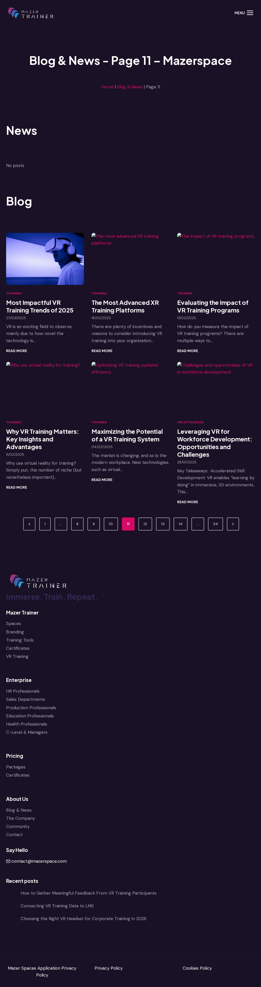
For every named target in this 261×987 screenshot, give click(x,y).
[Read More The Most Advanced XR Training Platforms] (130, 259)
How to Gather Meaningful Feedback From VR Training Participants (88, 893)
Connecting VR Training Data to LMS (57, 906)
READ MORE (16, 351)
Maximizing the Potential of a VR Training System (127, 435)
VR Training (17, 656)
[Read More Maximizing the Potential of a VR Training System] (130, 388)
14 (180, 524)
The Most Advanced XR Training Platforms (125, 306)
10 (111, 524)
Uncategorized (190, 422)
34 (215, 524)
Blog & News (129, 87)
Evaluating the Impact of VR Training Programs (213, 306)
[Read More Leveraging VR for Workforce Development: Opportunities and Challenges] (216, 388)
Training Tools (20, 640)
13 (163, 524)
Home (107, 87)
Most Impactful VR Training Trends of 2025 (40, 306)
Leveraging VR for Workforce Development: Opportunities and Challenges (214, 442)
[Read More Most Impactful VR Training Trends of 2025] (45, 259)
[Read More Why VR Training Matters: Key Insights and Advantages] (45, 388)
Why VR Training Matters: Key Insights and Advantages (42, 438)
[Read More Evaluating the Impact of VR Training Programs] (216, 259)
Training (13, 293)
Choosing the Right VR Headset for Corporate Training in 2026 (83, 918)
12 (145, 524)
